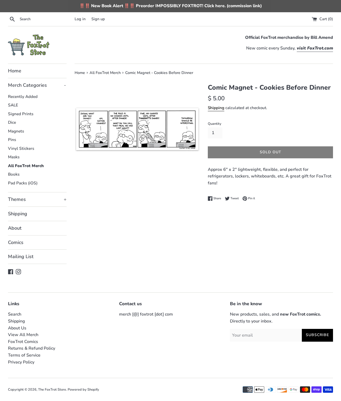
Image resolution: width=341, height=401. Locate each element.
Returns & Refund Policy (31, 348)
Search (14, 314)
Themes (37, 199)
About (15, 228)
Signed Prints (20, 114)
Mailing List (21, 256)
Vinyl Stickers (21, 148)
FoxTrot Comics (23, 342)
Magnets (16, 131)
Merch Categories (37, 85)
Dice (12, 122)
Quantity (214, 123)
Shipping (17, 213)
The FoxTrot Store (52, 389)
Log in (80, 19)
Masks (13, 157)
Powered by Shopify (83, 389)
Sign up (98, 19)
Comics (15, 242)
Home (14, 71)
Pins (12, 139)
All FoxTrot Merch (26, 165)
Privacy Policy (21, 362)
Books (13, 174)
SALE (13, 105)
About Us (17, 328)
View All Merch (23, 335)
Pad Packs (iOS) (23, 183)
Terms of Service (24, 355)
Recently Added (23, 96)
